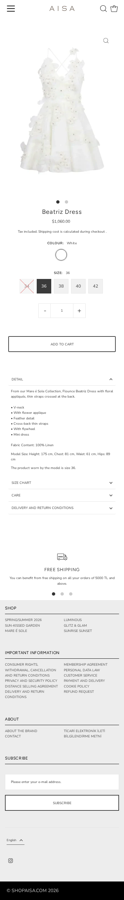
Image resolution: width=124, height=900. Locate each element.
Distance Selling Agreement (31, 686)
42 (95, 286)
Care (16, 495)
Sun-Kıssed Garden (22, 625)
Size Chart (21, 483)
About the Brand (21, 731)
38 (61, 286)
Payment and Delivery (84, 681)
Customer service (80, 675)
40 (78, 286)
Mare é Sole (16, 631)
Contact (13, 736)
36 (44, 286)
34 (26, 286)
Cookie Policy (76, 686)
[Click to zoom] (106, 40)
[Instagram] (10, 861)
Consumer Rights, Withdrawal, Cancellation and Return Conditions (30, 670)
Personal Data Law (82, 670)
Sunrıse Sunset (78, 631)
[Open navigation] (11, 8)
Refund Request (79, 691)
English (11, 840)
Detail (17, 379)
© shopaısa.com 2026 (33, 890)
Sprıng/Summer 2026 (23, 620)
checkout (98, 231)
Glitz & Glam (75, 625)
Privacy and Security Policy (31, 681)
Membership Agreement (85, 664)
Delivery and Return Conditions (42, 508)
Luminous (73, 620)
